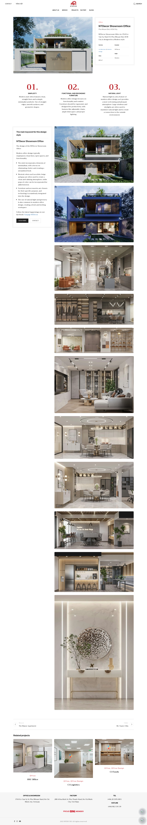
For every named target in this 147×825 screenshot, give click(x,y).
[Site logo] (73, 3)
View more (22, 220)
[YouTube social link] (20, 821)
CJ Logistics (74, 785)
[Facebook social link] (14, 821)
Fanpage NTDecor (31, 214)
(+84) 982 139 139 (114, 806)
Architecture (102, 49)
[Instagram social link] (17, 821)
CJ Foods (114, 772)
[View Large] (49, 741)
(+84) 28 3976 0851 (115, 799)
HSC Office (32, 779)
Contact (35, 220)
